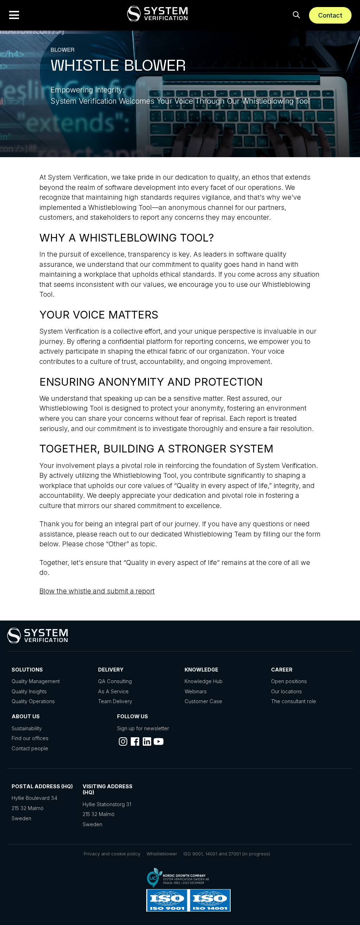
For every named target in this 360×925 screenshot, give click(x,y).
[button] (14, 15)
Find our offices (30, 738)
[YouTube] (158, 741)
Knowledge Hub (204, 681)
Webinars (196, 691)
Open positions (289, 681)
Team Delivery (115, 701)
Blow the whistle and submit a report (97, 591)
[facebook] (135, 741)
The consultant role (293, 701)
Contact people (30, 748)
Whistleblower (162, 853)
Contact (330, 15)
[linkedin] (147, 741)
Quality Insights (29, 691)
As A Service (113, 691)
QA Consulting (115, 681)
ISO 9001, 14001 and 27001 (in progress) (227, 853)
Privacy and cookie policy (112, 853)
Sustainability (27, 728)
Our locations (286, 691)
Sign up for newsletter (143, 728)
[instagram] (123, 741)
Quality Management (36, 681)
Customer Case (203, 701)
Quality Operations (33, 701)
